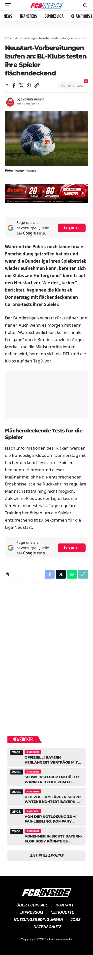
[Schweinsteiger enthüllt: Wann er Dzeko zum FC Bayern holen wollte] (46, 776)
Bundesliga (28, 38)
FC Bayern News (33, 751)
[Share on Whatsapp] (29, 85)
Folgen (69, 228)
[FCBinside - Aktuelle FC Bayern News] (46, 5)
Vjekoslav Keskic (30, 99)
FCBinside (12, 38)
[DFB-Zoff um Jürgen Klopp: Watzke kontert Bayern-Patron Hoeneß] (46, 796)
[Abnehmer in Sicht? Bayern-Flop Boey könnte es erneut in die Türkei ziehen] (46, 835)
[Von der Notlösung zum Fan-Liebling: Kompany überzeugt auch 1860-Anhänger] (46, 816)
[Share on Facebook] (13, 85)
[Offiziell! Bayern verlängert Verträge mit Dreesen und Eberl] (46, 756)
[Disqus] (46, 651)
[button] (9, 5)
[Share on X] (21, 85)
